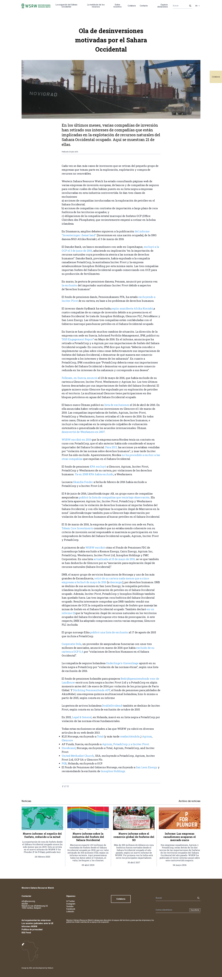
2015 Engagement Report (77, 339)
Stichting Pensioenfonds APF (91, 690)
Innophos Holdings (113, 771)
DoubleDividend (112, 705)
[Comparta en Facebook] (63, 786)
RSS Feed (26, 932)
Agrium (147, 736)
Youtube (69, 906)
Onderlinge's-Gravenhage (122, 663)
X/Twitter (70, 901)
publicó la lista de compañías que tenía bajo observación (114, 497)
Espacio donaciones (162, 5)
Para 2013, (111, 447)
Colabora (216, 77)
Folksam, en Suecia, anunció (79, 378)
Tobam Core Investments (77, 528)
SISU (30, 968)
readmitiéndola (130, 736)
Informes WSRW (29, 926)
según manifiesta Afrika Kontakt (132, 308)
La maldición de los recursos (96, 5)
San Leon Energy (146, 767)
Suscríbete (195, 910)
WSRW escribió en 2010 (76, 439)
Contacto (144, 5)
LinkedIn (70, 911)
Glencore (67, 740)
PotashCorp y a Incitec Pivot (131, 744)
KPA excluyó (98, 466)
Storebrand (69, 748)
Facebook (70, 909)
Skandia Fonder (83, 482)
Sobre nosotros (117, 5)
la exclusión (69, 285)
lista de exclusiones (117, 405)
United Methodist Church (78, 755)
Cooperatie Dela (71, 644)
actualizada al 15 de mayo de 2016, (114, 559)
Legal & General (82, 717)
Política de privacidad (32, 929)
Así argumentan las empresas (36, 920)
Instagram (70, 904)
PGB (64, 763)
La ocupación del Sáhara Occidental (66, 5)
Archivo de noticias (189, 801)
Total (100, 736)
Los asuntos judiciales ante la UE (37, 923)
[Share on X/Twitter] (65, 786)
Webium (50, 968)
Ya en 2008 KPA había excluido (94, 474)
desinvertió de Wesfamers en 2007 (83, 431)
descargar (116, 582)
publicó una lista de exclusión (109, 632)
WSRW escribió (95, 547)
